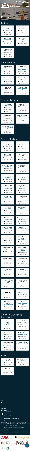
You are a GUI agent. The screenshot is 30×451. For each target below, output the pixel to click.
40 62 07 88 (9, 43)
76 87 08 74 (23, 83)
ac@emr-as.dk (8, 168)
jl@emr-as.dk (23, 190)
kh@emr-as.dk (8, 285)
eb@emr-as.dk (8, 306)
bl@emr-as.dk (8, 131)
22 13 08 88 (9, 264)
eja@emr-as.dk (8, 120)
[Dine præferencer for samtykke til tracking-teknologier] (2, 448)
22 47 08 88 (9, 328)
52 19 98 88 (23, 45)
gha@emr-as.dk (23, 294)
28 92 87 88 (9, 192)
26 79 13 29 (9, 338)
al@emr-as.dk (23, 179)
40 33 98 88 (9, 364)
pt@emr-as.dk (8, 362)
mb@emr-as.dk (8, 179)
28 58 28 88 (9, 132)
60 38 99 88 (23, 213)
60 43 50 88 (23, 349)
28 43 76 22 (23, 296)
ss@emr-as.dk (23, 212)
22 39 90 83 (9, 374)
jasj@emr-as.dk (23, 362)
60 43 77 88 (9, 242)
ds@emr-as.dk (23, 30)
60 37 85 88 (9, 201)
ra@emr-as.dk (8, 336)
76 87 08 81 (9, 32)
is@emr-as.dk (23, 92)
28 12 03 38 (9, 297)
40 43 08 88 (23, 181)
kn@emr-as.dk (8, 347)
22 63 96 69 (9, 286)
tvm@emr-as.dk (23, 263)
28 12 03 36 (23, 286)
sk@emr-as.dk (23, 230)
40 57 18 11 (23, 364)
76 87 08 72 (23, 73)
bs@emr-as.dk (8, 92)
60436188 (23, 254)
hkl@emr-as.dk (23, 285)
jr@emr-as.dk (8, 240)
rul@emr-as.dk (23, 71)
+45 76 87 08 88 (7, 411)
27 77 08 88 (9, 181)
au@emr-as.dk (8, 199)
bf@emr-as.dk (23, 81)
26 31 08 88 (9, 253)
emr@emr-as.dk (7, 415)
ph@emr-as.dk (23, 241)
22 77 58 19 (23, 276)
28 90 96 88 (9, 170)
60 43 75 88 (23, 326)
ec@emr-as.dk (8, 210)
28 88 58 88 (23, 265)
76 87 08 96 (9, 83)
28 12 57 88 (23, 232)
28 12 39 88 (23, 192)
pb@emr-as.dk (8, 52)
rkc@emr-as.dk (23, 336)
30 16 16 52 (23, 203)
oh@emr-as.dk (22, 170)
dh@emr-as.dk (8, 327)
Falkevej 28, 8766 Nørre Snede (10, 405)
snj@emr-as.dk (23, 43)
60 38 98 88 (23, 338)
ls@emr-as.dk (23, 347)
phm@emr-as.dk (23, 109)
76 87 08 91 (23, 93)
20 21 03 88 (9, 212)
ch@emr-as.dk (23, 201)
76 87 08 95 (9, 94)
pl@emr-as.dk (8, 107)
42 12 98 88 (9, 349)
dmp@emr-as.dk (8, 296)
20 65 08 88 (9, 56)
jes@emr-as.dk (8, 372)
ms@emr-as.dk (8, 41)
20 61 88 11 (9, 122)
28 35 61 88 (23, 171)
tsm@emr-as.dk (8, 251)
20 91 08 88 (23, 223)
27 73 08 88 (23, 110)
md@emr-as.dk (8, 30)
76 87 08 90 (9, 109)
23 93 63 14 (23, 243)
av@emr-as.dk (23, 324)
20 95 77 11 (9, 111)
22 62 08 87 (23, 32)
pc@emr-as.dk (23, 119)
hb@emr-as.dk (8, 262)
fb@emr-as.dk (8, 81)
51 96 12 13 (23, 120)
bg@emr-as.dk (8, 221)
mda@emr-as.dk (8, 273)
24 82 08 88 (9, 232)
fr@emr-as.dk (23, 221)
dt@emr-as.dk (8, 190)
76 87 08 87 (9, 54)
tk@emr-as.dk (8, 230)
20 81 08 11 (9, 34)
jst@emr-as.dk (23, 274)
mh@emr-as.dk (23, 252)
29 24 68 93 (9, 274)
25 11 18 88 (9, 223)
